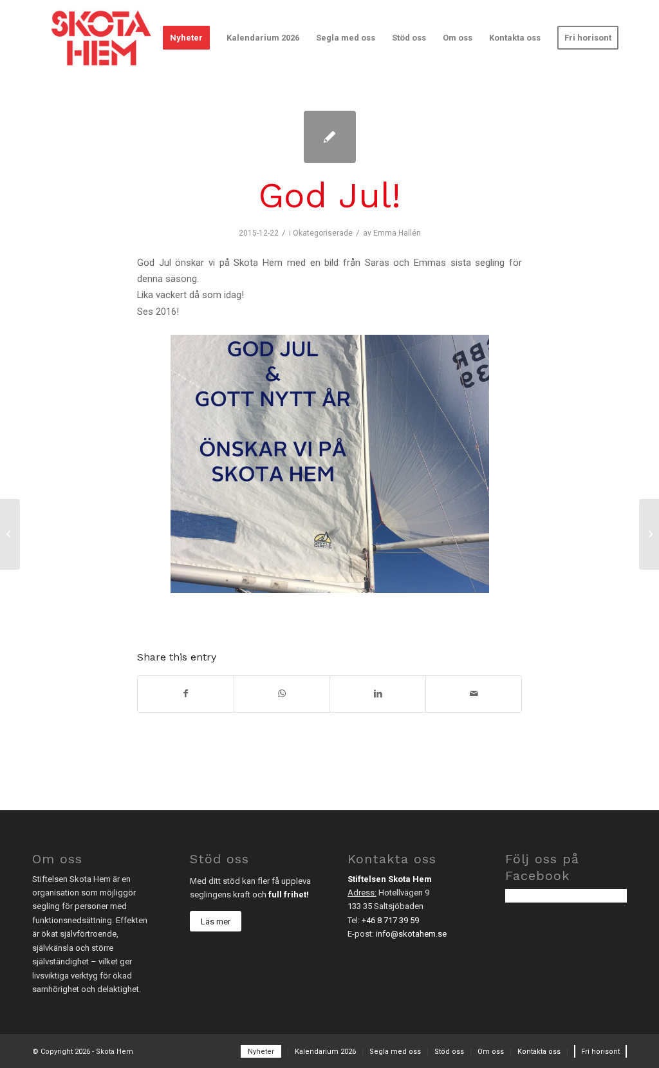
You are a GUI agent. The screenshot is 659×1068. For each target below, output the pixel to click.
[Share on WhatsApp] (282, 693)
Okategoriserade (323, 233)
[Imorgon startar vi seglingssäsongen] (649, 534)
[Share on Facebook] (186, 693)
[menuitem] (186, 38)
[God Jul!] (330, 137)
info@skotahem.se (411, 934)
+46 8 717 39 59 (390, 920)
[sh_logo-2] (101, 38)
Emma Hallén (397, 233)
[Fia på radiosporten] (10, 534)
